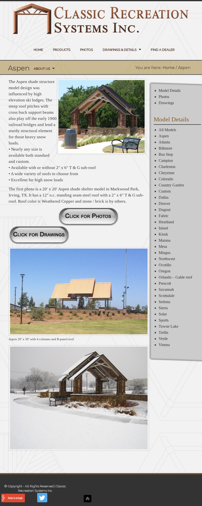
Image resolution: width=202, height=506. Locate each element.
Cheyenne (166, 173)
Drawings (166, 103)
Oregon (164, 271)
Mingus (164, 253)
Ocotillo (165, 265)
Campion (166, 160)
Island (163, 228)
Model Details (170, 90)
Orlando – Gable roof (175, 277)
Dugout (164, 210)
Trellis (163, 332)
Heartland (166, 222)
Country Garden (171, 185)
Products (61, 50)
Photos (86, 50)
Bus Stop (166, 154)
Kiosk (163, 234)
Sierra (163, 308)
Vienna (164, 345)
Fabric (163, 216)
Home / (170, 67)
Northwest (167, 259)
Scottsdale (166, 296)
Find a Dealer (163, 50)
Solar (163, 314)
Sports (163, 320)
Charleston (167, 167)
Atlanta (164, 142)
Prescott (165, 283)
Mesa (163, 246)
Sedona (164, 302)
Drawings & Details (119, 50)
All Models (167, 130)
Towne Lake (168, 326)
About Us (42, 68)
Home (38, 50)
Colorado (166, 179)
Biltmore (165, 148)
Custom (165, 191)
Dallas (163, 197)
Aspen (164, 136)
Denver (164, 203)
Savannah (166, 289)
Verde (163, 339)
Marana (164, 240)
